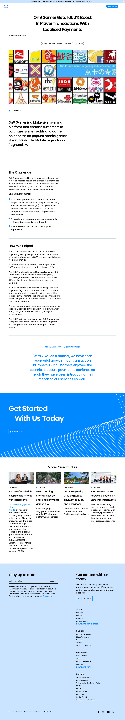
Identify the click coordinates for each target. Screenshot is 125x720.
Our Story (80, 613)
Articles (79, 659)
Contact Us (112, 6)
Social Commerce (83, 645)
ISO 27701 (80, 694)
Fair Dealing (37, 712)
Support (79, 664)
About (79, 609)
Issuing (79, 640)
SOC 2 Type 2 (81, 697)
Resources (81, 652)
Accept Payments (83, 634)
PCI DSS (79, 686)
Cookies (19, 712)
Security (80, 674)
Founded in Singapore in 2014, (20, 506)
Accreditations (82, 680)
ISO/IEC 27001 (81, 691)
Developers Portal (83, 661)
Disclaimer (27, 712)
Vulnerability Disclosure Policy (88, 683)
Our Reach (80, 615)
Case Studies (81, 656)
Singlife (12, 510)
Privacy (11, 712)
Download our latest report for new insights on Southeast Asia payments (62, 1)
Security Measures (83, 677)
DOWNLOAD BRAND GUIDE (87, 624)
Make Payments (82, 637)
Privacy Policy (49, 596)
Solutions (80, 631)
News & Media (82, 621)
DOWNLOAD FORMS (84, 667)
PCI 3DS (79, 689)
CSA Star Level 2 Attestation (87, 700)
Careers (79, 618)
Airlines (79, 643)
